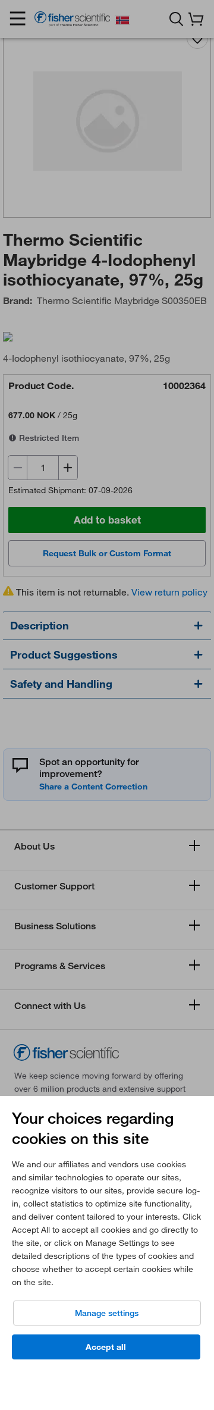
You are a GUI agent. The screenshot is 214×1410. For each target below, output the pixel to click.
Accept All (106, 1347)
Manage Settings (107, 1313)
